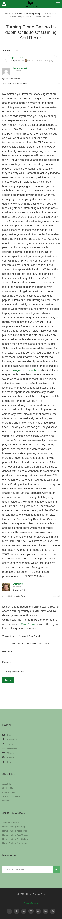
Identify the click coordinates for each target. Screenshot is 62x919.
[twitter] (23, 911)
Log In (8, 680)
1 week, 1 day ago (45, 60)
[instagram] (31, 911)
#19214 (56, 596)
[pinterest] (52, 911)
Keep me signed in (15, 671)
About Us (6, 784)
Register (6, 800)
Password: (7, 662)
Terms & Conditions (11, 796)
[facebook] (16, 911)
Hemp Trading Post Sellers (15, 839)
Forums (18, 13)
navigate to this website (26, 370)
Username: (7, 651)
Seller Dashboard (10, 822)
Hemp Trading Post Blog (13, 826)
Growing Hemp (33, 13)
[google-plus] (45, 911)
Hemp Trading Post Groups (15, 835)
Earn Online (28, 624)
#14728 (56, 84)
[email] (9, 911)
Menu (58, 4)
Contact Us (7, 788)
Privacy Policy (8, 792)
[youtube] (38, 911)
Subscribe (56, 869)
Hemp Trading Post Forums (15, 831)
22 (17, 51)
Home (7, 13)
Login (4, 4)
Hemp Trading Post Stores (14, 843)
